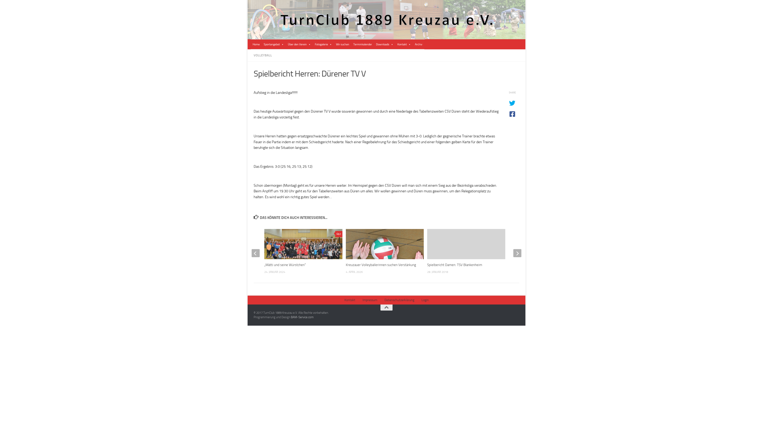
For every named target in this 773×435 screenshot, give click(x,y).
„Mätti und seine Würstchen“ (285, 265)
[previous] (256, 253)
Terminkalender (362, 44)
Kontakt (402, 44)
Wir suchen (342, 44)
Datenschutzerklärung (399, 300)
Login (425, 300)
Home (256, 44)
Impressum (370, 300)
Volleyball (263, 55)
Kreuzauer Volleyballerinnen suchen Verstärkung (381, 265)
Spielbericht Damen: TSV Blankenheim (454, 265)
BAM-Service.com (302, 317)
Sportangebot (272, 44)
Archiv (418, 44)
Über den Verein (297, 44)
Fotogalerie (321, 44)
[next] (517, 253)
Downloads (382, 44)
